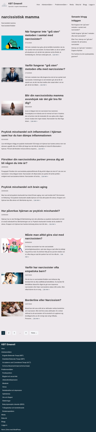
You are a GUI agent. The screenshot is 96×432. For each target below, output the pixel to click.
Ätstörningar (6, 401)
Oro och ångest (7, 397)
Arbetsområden (6, 352)
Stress (4, 387)
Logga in (92, 4)
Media (72, 4)
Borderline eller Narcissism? (43, 300)
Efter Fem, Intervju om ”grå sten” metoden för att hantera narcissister (82, 42)
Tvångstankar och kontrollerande (13, 408)
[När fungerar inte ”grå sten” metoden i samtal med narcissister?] (12, 43)
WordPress (17, 429)
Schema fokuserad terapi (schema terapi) (16, 366)
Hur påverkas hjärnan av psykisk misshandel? (30, 210)
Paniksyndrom (7, 373)
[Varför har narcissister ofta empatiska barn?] (12, 278)
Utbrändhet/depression (10, 380)
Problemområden (7, 369)
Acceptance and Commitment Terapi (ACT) (16, 362)
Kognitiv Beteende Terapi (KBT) (12, 355)
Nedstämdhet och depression (12, 390)
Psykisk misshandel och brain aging (24, 187)
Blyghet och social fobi (9, 376)
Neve (3, 429)
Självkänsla (6, 394)
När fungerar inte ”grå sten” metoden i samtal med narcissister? (42, 35)
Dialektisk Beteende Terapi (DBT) (13, 359)
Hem (38, 4)
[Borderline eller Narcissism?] (12, 309)
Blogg (85, 4)
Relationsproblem (8, 411)
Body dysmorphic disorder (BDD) (13, 404)
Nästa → (34, 333)
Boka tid (78, 4)
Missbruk (5, 383)
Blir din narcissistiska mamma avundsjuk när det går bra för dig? (44, 99)
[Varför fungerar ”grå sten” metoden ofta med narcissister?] (12, 75)
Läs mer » (56, 55)
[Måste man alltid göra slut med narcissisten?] (12, 245)
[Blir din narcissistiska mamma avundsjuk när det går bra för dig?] (12, 108)
